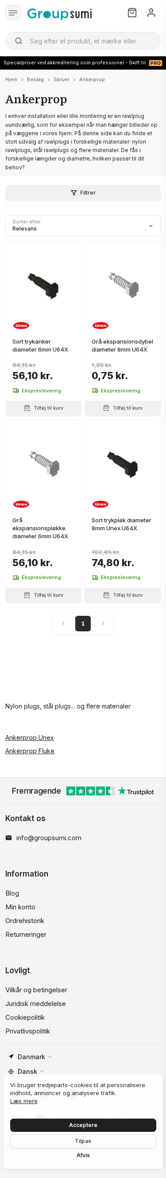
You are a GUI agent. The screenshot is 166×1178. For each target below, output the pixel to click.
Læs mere (24, 1100)
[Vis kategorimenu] (13, 12)
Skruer (61, 79)
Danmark (31, 1057)
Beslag (35, 79)
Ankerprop (92, 79)
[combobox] (83, 40)
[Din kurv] (132, 12)
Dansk (27, 1071)
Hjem (11, 79)
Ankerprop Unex (29, 737)
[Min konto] (151, 12)
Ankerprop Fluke (29, 751)
